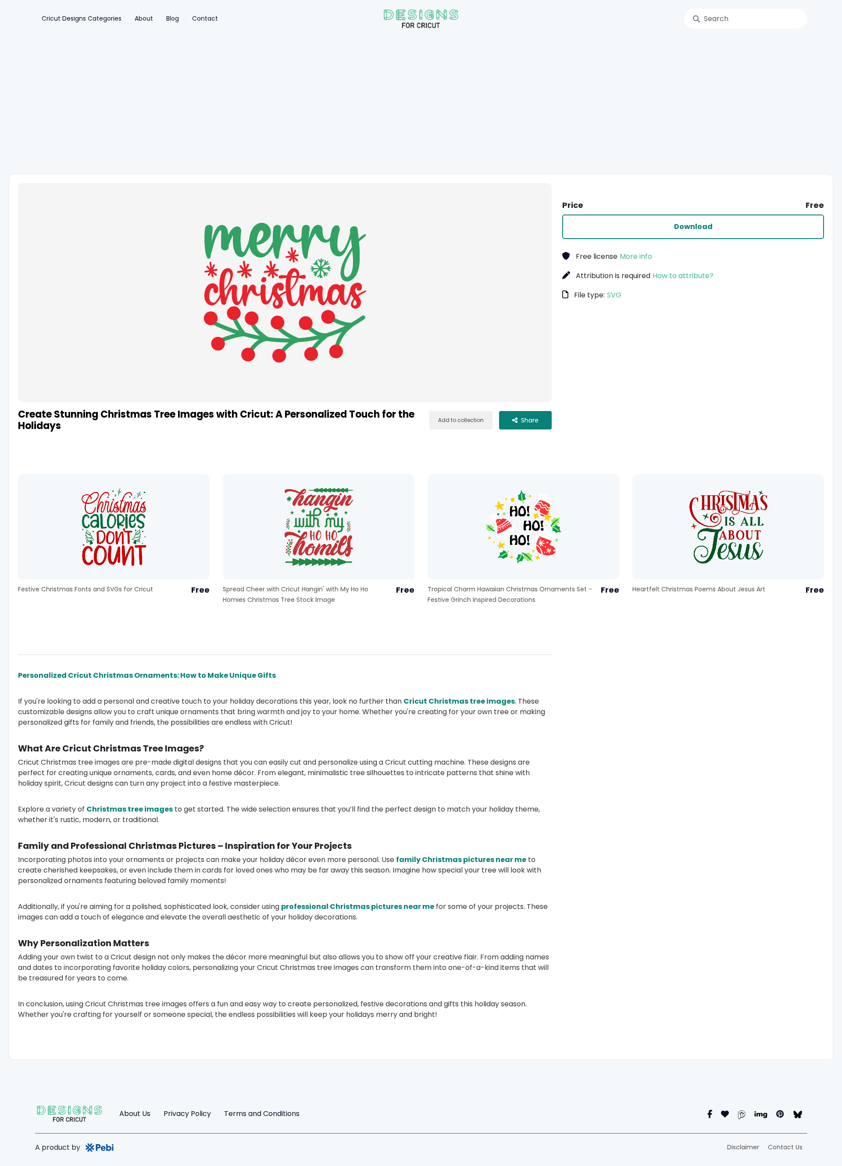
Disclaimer (743, 1147)
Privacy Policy (187, 1114)
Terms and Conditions (262, 1114)
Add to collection (461, 420)
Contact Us (785, 1147)
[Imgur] (761, 1114)
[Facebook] (710, 1114)
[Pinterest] (780, 1114)
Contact (205, 18)
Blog (172, 18)
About (144, 18)
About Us (134, 1114)
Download (693, 227)
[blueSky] (797, 1114)
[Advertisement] (421, 103)
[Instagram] (725, 1114)
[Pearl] (741, 1114)
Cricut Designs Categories (81, 18)
